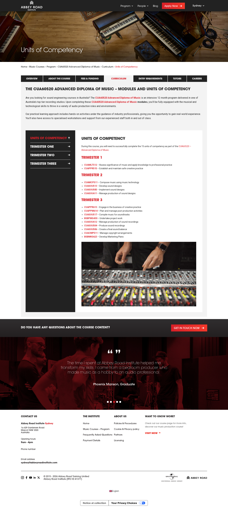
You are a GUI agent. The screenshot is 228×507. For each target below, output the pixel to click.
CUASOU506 (90, 229)
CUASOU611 (90, 193)
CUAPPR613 (90, 207)
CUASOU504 (90, 225)
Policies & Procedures (125, 424)
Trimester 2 (91, 175)
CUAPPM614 (91, 211)
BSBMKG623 (90, 236)
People (142, 6)
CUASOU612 (90, 222)
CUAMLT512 (90, 165)
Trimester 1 (91, 158)
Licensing (119, 441)
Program (125, 6)
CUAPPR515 (90, 168)
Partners (118, 435)
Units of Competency (48, 138)
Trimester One (42, 146)
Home (24, 67)
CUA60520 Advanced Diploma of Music (79, 67)
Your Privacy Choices (124, 503)
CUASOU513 (90, 186)
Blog (155, 6)
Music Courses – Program (42, 67)
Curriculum (107, 67)
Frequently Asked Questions (97, 435)
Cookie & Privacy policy (126, 429)
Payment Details (91, 441)
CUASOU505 (90, 189)
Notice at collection (94, 503)
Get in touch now (186, 328)
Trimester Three (43, 163)
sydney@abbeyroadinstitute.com (39, 463)
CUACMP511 (91, 233)
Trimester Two (42, 155)
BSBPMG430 (90, 218)
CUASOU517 (90, 214)
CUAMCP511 (91, 182)
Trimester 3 (91, 200)
